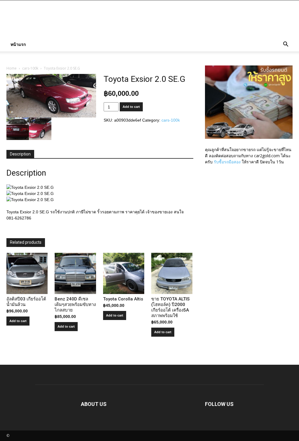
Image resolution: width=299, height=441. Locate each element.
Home (11, 68)
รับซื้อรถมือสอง (227, 162)
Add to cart (131, 106)
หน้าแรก (18, 44)
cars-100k (30, 68)
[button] (286, 45)
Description (20, 154)
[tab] (20, 154)
